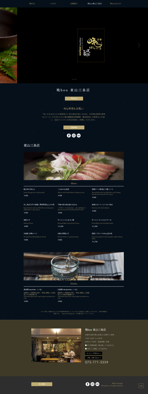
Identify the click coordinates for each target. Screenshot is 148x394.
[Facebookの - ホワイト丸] (69, 136)
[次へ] (139, 45)
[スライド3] (75, 79)
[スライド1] (72, 79)
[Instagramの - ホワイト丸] (74, 136)
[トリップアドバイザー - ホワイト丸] (79, 136)
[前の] (9, 45)
